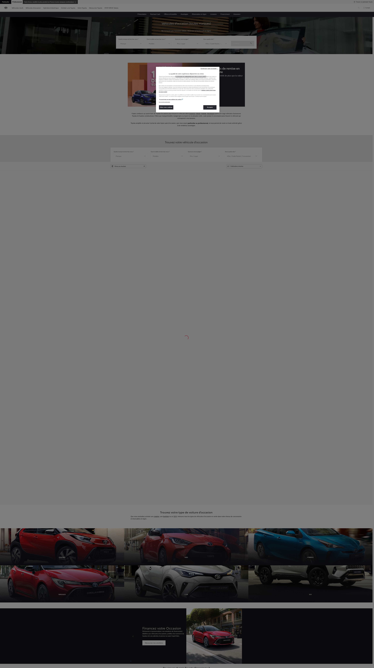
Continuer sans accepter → (209, 68)
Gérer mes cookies (166, 107)
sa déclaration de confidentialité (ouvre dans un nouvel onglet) (191, 76)
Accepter (210, 107)
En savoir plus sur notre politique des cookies (170, 99)
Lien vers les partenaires (164, 102)
